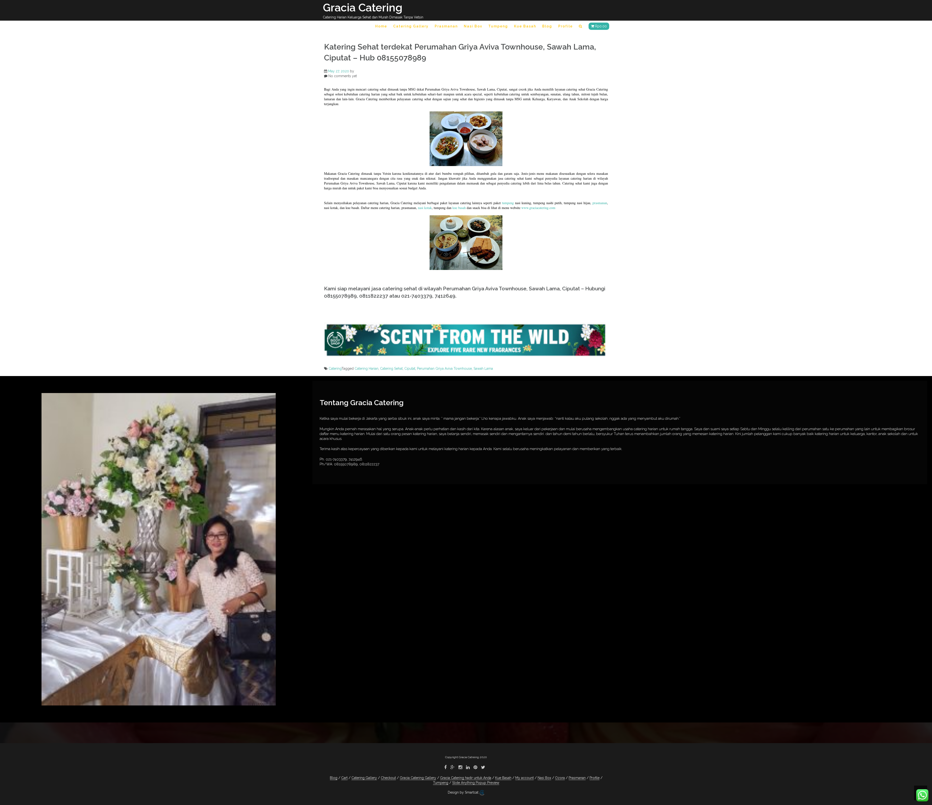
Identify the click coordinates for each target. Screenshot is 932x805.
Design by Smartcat (463, 792)
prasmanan (599, 203)
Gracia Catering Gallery (418, 778)
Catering (335, 368)
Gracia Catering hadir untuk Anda (465, 778)
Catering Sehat (391, 368)
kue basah (459, 207)
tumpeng (508, 203)
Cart (344, 778)
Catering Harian (366, 368)
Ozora (560, 778)
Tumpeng (498, 26)
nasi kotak (425, 207)
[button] (580, 27)
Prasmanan (446, 26)
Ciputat (409, 368)
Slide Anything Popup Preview (475, 783)
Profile (565, 26)
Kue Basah (525, 26)
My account (524, 778)
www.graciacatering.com (538, 207)
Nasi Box (473, 26)
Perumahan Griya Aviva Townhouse (444, 368)
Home (381, 26)
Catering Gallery (411, 26)
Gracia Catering (362, 7)
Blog (547, 26)
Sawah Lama (483, 368)
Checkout (388, 778)
